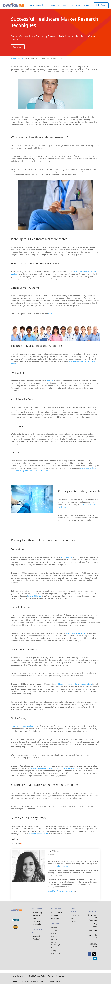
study (87, 439)
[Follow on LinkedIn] (95, 958)
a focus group (66, 557)
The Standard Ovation (59, 866)
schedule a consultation (38, 833)
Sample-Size (37, 936)
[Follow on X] (94, 954)
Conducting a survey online (22, 726)
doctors (50, 381)
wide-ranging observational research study (74, 684)
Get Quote (18, 47)
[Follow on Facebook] (89, 954)
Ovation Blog (37, 913)
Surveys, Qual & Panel (57, 5)
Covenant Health (34, 596)
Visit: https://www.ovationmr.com (61, 891)
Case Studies (37, 924)
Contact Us (60, 976)
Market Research (35, 5)
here (50, 314)
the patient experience (75, 633)
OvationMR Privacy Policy (35, 976)
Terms (50, 976)
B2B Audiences (56, 913)
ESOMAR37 (37, 921)
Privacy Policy (75, 915)
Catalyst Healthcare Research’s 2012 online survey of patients (55, 768)
